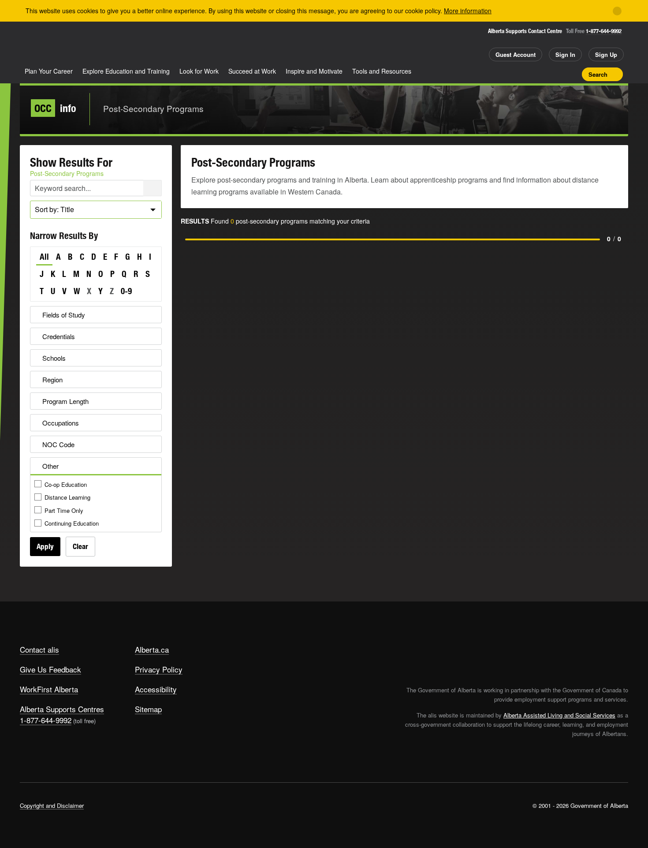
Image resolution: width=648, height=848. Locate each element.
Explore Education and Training (126, 71)
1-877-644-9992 (604, 31)
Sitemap (148, 708)
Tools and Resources (381, 71)
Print (572, 74)
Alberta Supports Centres (62, 708)
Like (556, 73)
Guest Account (515, 54)
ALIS (114, 43)
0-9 (126, 291)
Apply (45, 546)
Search (597, 74)
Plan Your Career (49, 71)
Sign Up (606, 54)
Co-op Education (66, 484)
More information (468, 10)
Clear (80, 546)
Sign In (565, 54)
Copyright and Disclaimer (52, 805)
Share (526, 74)
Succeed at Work (252, 71)
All (44, 256)
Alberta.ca (152, 649)
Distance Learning (67, 497)
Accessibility (156, 689)
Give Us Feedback (50, 669)
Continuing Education (72, 523)
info (55, 108)
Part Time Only (64, 510)
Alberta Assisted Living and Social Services (559, 715)
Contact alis (39, 649)
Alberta (54, 44)
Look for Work (199, 71)
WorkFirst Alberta (49, 689)
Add (541, 74)
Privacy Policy (158, 669)
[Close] (617, 11)
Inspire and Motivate (314, 71)
